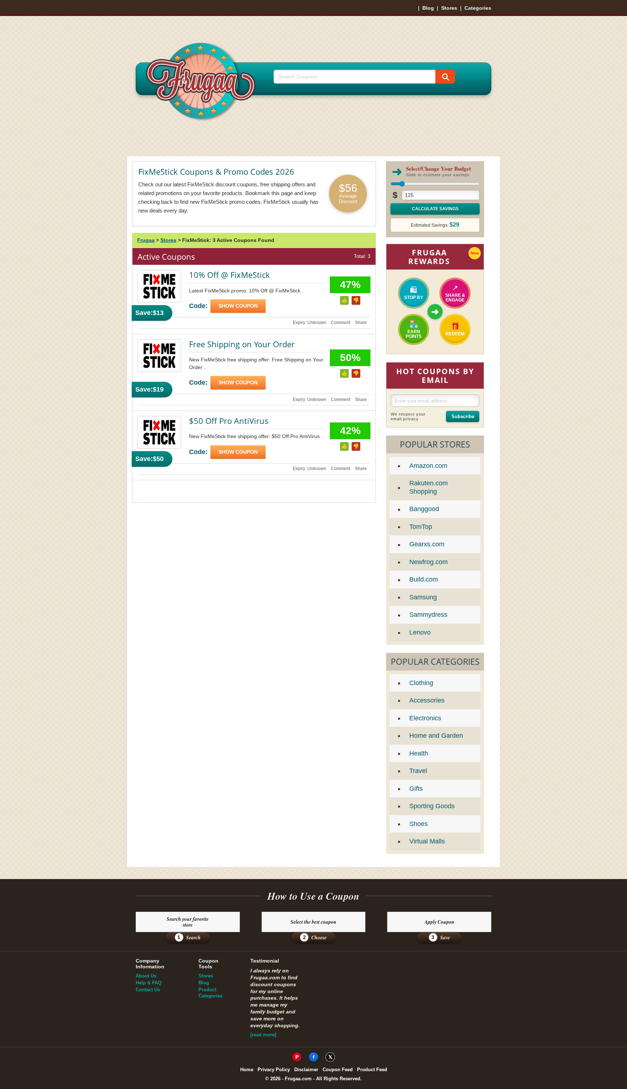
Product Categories (210, 993)
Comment (340, 322)
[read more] (263, 1034)
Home (246, 1069)
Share (361, 322)
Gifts (416, 788)
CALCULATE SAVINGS (435, 208)
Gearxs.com (426, 544)
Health (418, 753)
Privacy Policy (274, 1069)
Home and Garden (436, 735)
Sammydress (428, 614)
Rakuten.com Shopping (428, 487)
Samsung (423, 597)
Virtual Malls (427, 841)
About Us (146, 976)
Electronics (425, 718)
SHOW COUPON (238, 306)
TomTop (420, 526)
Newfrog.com (428, 562)
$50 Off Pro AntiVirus (229, 420)
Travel (418, 770)
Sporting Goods (432, 806)
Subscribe (462, 416)
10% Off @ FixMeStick (229, 274)
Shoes (418, 823)
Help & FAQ (148, 982)
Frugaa (146, 240)
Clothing (421, 683)
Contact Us (148, 989)
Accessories (426, 700)
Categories (477, 8)
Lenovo (420, 632)
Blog (428, 8)
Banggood (424, 509)
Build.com (423, 579)
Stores (449, 8)
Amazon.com (428, 465)
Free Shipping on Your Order (242, 344)
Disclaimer (306, 1069)
